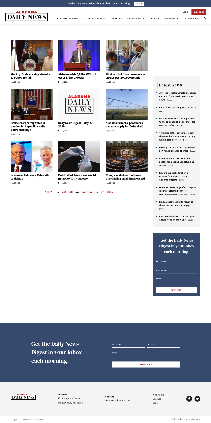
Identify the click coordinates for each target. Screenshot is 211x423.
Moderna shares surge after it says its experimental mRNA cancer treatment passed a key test (177, 191)
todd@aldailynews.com (117, 400)
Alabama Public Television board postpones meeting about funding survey (176, 162)
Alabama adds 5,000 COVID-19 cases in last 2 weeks (77, 76)
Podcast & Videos (135, 18)
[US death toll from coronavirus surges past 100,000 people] (127, 55)
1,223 (84, 191)
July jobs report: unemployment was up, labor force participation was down (177, 96)
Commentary (116, 18)
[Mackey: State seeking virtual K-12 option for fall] (32, 55)
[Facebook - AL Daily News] (189, 399)
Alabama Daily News (26, 16)
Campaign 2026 (192, 18)
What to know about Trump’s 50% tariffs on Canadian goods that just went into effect (177, 122)
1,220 (63, 191)
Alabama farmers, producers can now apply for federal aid (124, 124)
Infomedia (195, 419)
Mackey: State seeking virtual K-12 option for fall (31, 76)
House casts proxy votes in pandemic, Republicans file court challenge (28, 126)
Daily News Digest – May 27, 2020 (75, 124)
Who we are (158, 394)
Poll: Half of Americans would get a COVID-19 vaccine (77, 177)
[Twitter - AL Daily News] (197, 399)
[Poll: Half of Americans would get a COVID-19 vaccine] (79, 156)
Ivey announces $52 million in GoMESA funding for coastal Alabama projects (173, 176)
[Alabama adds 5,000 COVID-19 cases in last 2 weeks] (79, 55)
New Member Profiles (95, 18)
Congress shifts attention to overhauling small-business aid (125, 177)
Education (154, 18)
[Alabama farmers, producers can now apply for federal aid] (127, 104)
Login (185, 12)
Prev (49, 191)
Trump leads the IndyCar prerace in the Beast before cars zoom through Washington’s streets (177, 136)
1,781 (102, 191)
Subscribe (199, 12)
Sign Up (139, 3)
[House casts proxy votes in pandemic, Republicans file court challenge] (32, 104)
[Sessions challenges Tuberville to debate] (32, 156)
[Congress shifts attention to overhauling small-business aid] (127, 156)
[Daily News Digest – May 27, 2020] (79, 104)
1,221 (70, 191)
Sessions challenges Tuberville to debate (30, 177)
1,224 (91, 191)
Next (109, 191)
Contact (157, 398)
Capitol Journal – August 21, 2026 (176, 107)
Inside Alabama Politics (68, 18)
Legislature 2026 (172, 18)
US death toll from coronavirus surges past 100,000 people (125, 76)
